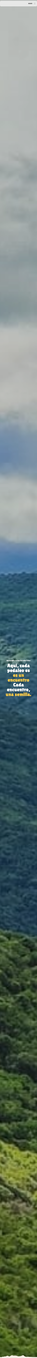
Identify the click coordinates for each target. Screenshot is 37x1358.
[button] (32, 3)
